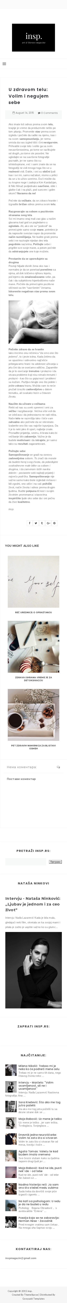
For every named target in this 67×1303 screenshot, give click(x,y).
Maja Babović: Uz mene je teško (40, 1119)
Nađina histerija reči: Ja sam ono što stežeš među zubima (39, 1186)
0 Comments (49, 113)
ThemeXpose (31, 1294)
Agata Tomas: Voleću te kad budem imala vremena (38, 1153)
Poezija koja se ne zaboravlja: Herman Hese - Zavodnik (39, 1219)
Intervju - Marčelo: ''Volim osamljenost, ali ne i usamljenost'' (36, 1086)
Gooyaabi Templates (33, 1298)
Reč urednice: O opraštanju (33, 612)
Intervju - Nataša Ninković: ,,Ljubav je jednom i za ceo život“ (32, 904)
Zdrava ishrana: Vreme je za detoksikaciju (33, 679)
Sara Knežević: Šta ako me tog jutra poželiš (40, 1103)
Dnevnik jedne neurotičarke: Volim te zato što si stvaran (38, 1136)
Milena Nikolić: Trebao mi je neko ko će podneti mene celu (39, 1067)
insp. (30, 1291)
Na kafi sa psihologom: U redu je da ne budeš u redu (39, 1202)
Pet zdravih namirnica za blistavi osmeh (33, 747)
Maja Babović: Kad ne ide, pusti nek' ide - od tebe (40, 1169)
